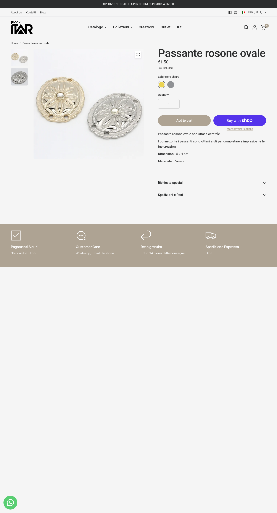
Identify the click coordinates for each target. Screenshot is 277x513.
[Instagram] (235, 12)
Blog (42, 12)
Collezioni (121, 27)
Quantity (163, 94)
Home (14, 43)
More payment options (240, 129)
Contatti (31, 12)
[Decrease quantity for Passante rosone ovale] (161, 103)
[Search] (246, 27)
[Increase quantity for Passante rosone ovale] (175, 103)
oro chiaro (161, 84)
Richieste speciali (171, 183)
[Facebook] (230, 12)
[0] (262, 27)
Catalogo (95, 27)
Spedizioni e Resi (170, 195)
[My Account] (254, 27)
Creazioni (146, 27)
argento (170, 84)
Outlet (166, 27)
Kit (179, 27)
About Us (16, 12)
